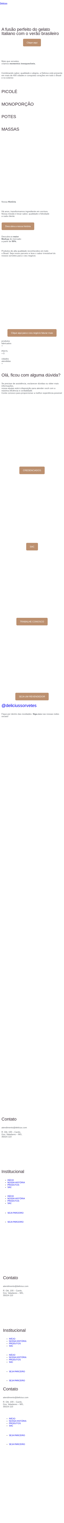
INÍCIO (10, 1180)
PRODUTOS (13, 1185)
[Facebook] (5, 1146)
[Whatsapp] (5, 1162)
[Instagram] (5, 1154)
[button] (32, 1191)
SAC (9, 1187)
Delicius (3, 3)
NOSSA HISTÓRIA (16, 1182)
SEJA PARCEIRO (15, 1213)
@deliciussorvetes (19, 705)
